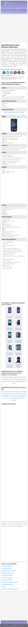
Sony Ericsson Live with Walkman (18, 365)
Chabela (24, 391)
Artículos (4, 586)
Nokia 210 (18, 379)
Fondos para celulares (7, 566)
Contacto (10, 12)
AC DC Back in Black (6, 391)
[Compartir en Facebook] (3, 73)
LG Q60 (15, 377)
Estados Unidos (15, 112)
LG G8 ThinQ (9, 377)
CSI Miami (18, 393)
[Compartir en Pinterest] (15, 73)
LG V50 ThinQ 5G (21, 377)
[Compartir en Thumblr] (19, 73)
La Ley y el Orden (10, 398)
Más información (23, 625)
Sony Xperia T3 (10, 317)
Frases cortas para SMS (7, 584)
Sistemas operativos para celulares (10, 582)
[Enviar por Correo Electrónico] (22, 73)
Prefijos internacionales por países (10, 589)
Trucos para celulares (7, 568)
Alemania (22, 112)
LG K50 (3, 377)
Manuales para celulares (7, 579)
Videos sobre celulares (7, 575)
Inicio (3, 10)
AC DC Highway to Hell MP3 (8, 393)
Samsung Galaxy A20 (13, 381)
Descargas (4, 12)
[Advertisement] (14, 27)
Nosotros (7, 10)
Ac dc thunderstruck (16, 391)
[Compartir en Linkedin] (11, 73)
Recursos (13, 10)
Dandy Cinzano (18, 398)
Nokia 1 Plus (12, 379)
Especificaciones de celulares (9, 570)
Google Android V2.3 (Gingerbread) (16, 98)
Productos (18, 10)
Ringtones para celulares (7, 572)
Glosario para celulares (7, 577)
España (9, 112)
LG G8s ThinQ (5, 379)
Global (5, 112)
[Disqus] (14, 544)
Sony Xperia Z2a (18, 317)
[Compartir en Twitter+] (7, 73)
